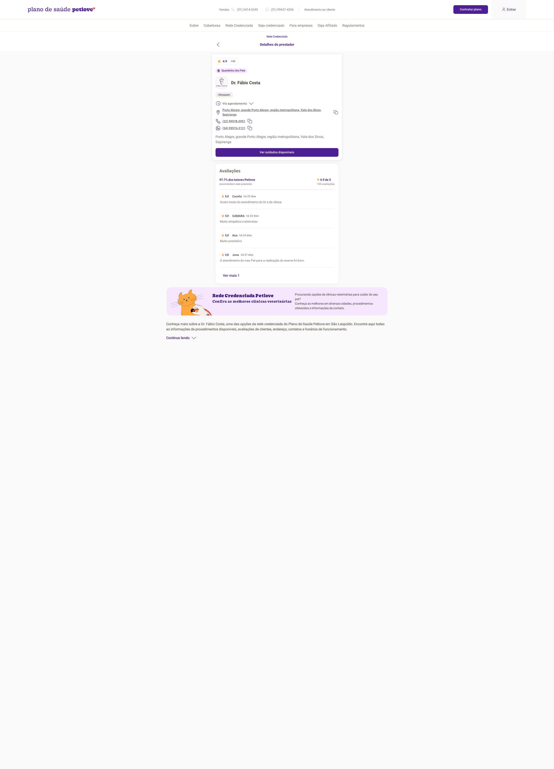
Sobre (194, 25)
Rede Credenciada (239, 25)
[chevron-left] (218, 44)
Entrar (511, 9)
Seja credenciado (271, 25)
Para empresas (301, 25)
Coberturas (212, 25)
